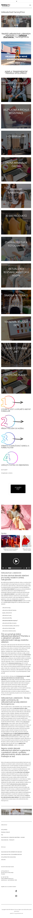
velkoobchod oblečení (10, 636)
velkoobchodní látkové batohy (9, 623)
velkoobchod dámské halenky (9, 610)
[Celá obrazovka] (29, 568)
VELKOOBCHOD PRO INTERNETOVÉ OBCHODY (11, 852)
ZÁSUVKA (3, 859)
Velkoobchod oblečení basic (15, 663)
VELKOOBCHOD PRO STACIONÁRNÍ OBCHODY (11, 854)
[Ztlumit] (26, 568)
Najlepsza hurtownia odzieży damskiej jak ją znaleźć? (10, 549)
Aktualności (16, 807)
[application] (16, 561)
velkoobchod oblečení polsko (9, 631)
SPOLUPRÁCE (4, 829)
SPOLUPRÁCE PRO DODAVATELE (8, 857)
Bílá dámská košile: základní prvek (16, 812)
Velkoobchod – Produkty (7, 840)
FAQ (2, 834)
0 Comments (21, 817)
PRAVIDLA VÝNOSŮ (5, 832)
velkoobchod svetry (7, 615)
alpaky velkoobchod (7, 612)
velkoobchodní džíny (7, 618)
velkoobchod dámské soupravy (9, 620)
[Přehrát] (3, 568)
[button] (16, 561)
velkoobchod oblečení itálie (8, 628)
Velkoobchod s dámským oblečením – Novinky (13, 837)
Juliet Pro (12, 913)
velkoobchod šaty (6, 607)
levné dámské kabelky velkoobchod (10, 625)
